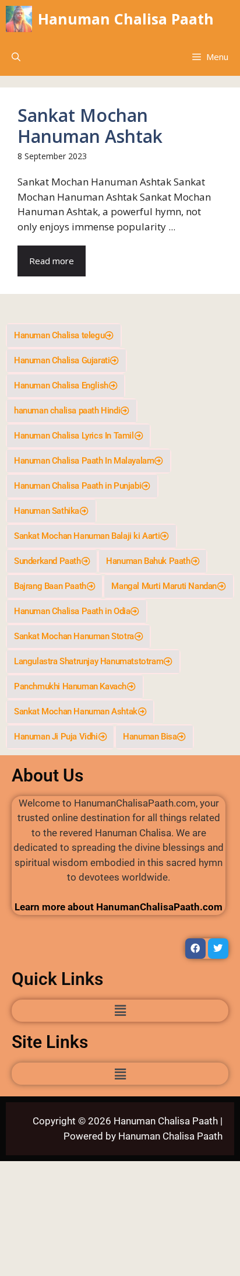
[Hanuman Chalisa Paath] (19, 19)
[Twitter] (218, 948)
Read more (51, 261)
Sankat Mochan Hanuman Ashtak (90, 125)
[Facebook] (195, 948)
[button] (16, 57)
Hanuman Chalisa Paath (126, 19)
